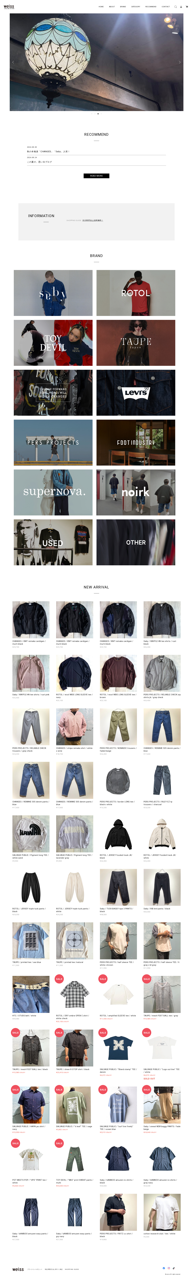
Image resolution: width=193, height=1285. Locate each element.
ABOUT (112, 7)
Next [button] (179, 62)
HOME (101, 7)
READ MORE (96, 176)
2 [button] (94, 113)
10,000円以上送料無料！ (92, 220)
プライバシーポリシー (34, 1269)
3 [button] (98, 113)
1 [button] (91, 113)
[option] (96, 62)
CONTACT (166, 7)
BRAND (123, 7)
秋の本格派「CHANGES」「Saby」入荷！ (48, 152)
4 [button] (101, 113)
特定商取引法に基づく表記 (54, 1269)
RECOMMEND (151, 7)
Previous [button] (13, 62)
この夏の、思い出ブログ (39, 162)
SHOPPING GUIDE (71, 1269)
